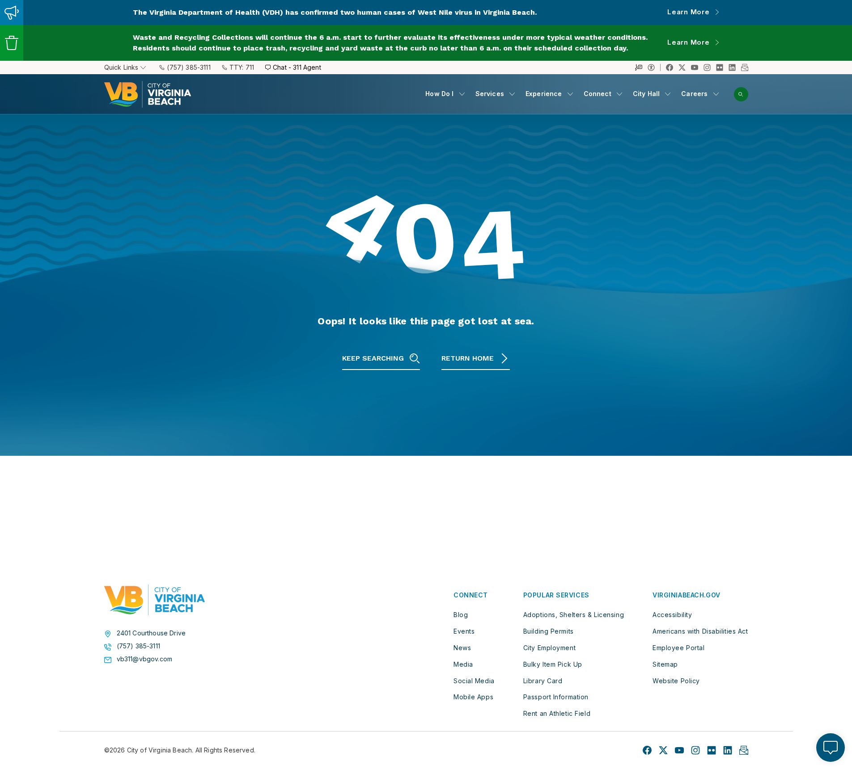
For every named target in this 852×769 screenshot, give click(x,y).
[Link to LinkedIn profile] (732, 67)
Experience (544, 93)
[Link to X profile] (682, 67)
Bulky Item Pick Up (552, 664)
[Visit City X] (663, 750)
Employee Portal (678, 647)
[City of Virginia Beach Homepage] (147, 94)
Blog (461, 614)
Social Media (474, 681)
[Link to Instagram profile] (707, 67)
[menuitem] (444, 94)
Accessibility (672, 614)
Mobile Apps (473, 697)
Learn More (688, 12)
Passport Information (556, 697)
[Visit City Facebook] (647, 750)
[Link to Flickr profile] (719, 67)
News (462, 647)
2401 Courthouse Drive (151, 633)
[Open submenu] (462, 94)
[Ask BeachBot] (830, 747)
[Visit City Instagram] (695, 750)
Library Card (543, 681)
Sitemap (665, 664)
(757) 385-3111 (188, 67)
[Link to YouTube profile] (694, 67)
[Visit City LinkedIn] (727, 750)
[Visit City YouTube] (679, 750)
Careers (694, 93)
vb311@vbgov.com (145, 659)
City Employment (549, 647)
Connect (597, 93)
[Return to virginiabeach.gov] (154, 600)
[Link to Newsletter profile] (744, 67)
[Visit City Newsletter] (743, 750)
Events (464, 631)
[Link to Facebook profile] (669, 67)
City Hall (646, 93)
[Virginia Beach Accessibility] (654, 67)
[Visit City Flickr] (711, 750)
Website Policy (676, 681)
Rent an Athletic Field (556, 713)
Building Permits (548, 631)
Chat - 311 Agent (297, 67)
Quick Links (121, 67)
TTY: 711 (241, 67)
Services (489, 93)
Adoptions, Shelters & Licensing (573, 614)
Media (463, 664)
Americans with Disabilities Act (700, 631)
